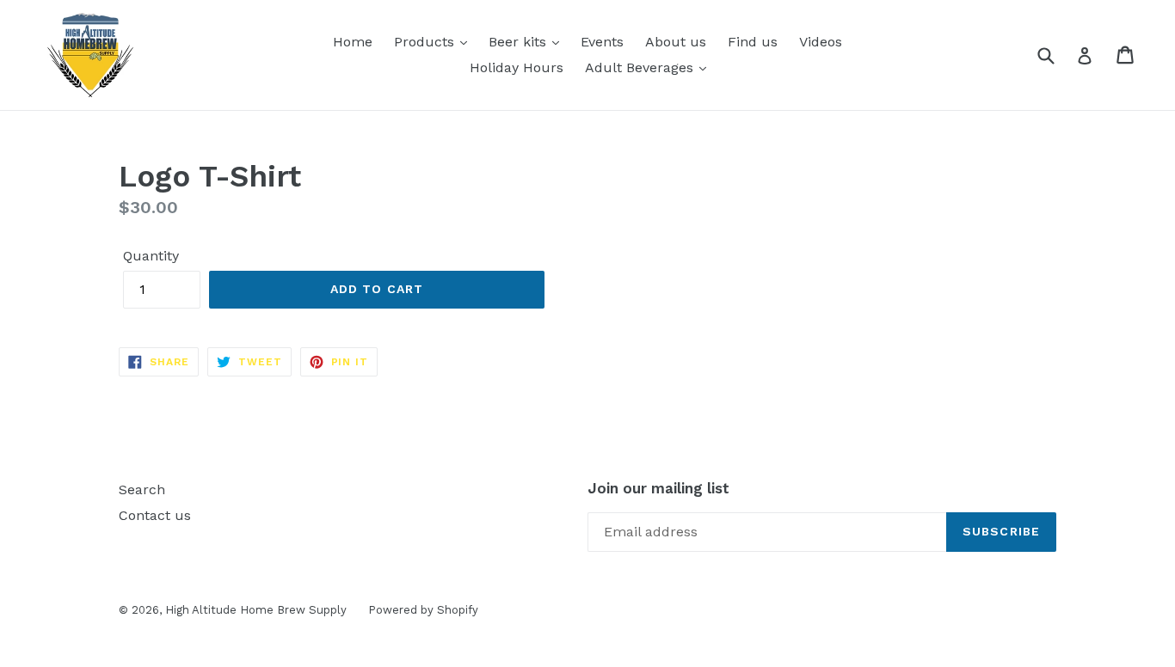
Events (602, 42)
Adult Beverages (641, 67)
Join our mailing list (658, 488)
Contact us (155, 515)
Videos (820, 42)
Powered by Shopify (423, 609)
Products (426, 42)
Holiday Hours (516, 67)
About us (675, 42)
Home (352, 42)
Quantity (151, 256)
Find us (753, 42)
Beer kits (520, 42)
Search (142, 489)
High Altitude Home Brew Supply (256, 609)
